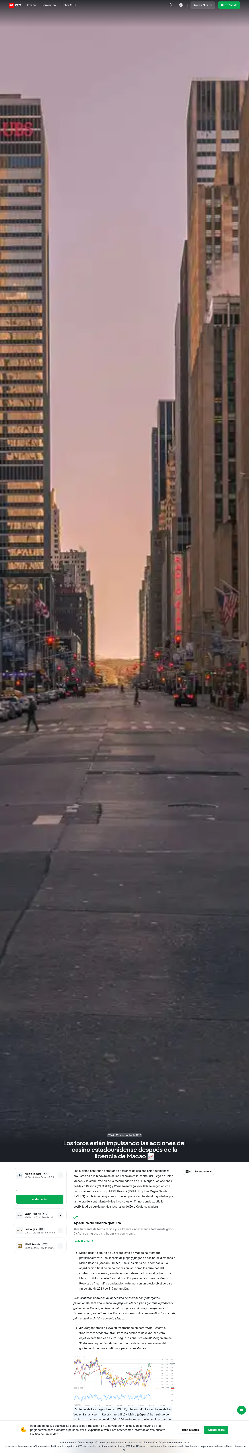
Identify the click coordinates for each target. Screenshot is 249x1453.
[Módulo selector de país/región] (180, 5)
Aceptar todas (216, 1430)
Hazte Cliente (229, 5)
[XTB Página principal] (15, 5)
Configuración (190, 1430)
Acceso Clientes (202, 5)
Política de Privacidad (44, 1434)
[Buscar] (170, 5)
